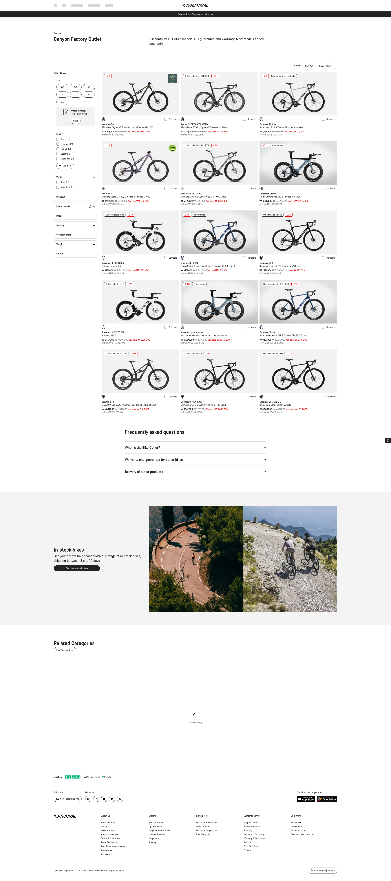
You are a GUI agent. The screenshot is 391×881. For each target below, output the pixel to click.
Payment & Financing (254, 834)
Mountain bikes (298, 830)
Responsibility (108, 822)
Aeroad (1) (65, 139)
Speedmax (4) (67, 158)
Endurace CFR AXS (189, 262)
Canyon (57, 33)
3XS (62, 87)
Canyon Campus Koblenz (160, 830)
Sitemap (152, 842)
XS (89, 87)
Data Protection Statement (113, 846)
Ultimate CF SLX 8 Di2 (191, 401)
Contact (247, 850)
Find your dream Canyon (207, 822)
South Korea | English (324, 870)
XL (62, 101)
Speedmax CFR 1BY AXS (192, 332)
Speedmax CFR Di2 (268, 193)
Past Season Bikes (65, 650)
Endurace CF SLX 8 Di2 (191, 193)
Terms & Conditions (110, 838)
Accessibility (107, 854)
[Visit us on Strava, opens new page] (112, 799)
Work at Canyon (108, 830)
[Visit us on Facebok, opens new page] (88, 799)
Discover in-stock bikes (77, 568)
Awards (105, 826)
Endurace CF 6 (266, 262)
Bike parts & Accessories (302, 834)
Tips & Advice (155, 826)
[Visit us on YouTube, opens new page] (104, 799)
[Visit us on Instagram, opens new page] (96, 799)
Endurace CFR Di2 (268, 332)
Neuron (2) (66, 148)
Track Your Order (251, 846)
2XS (75, 87)
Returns (247, 842)
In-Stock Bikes (203, 826)
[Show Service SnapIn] (388, 440)
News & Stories (156, 822)
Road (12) (65, 182)
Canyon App (154, 838)
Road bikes (296, 822)
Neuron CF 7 (107, 193)
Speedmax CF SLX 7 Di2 (113, 332)
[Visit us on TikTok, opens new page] (120, 799)
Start (75, 120)
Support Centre (251, 822)
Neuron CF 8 (108, 124)
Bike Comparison (204, 834)
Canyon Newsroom (110, 834)
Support (109, 5)
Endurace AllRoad (267, 124)
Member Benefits (157, 834)
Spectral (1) (66, 153)
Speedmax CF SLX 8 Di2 (113, 262)
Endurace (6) (67, 144)
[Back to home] (195, 5)
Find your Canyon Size (206, 830)
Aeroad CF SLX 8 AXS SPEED (194, 124)
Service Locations (252, 826)
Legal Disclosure (109, 842)
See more (66, 165)
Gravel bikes (297, 826)
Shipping (248, 830)
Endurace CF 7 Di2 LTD (270, 401)
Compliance (106, 850)
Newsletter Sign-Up (69, 798)
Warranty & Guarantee (254, 838)
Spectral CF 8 (108, 401)
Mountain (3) (67, 187)
